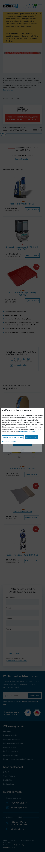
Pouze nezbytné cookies (13, 437)
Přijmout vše (31, 437)
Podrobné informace (27, 432)
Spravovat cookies (9, 442)
